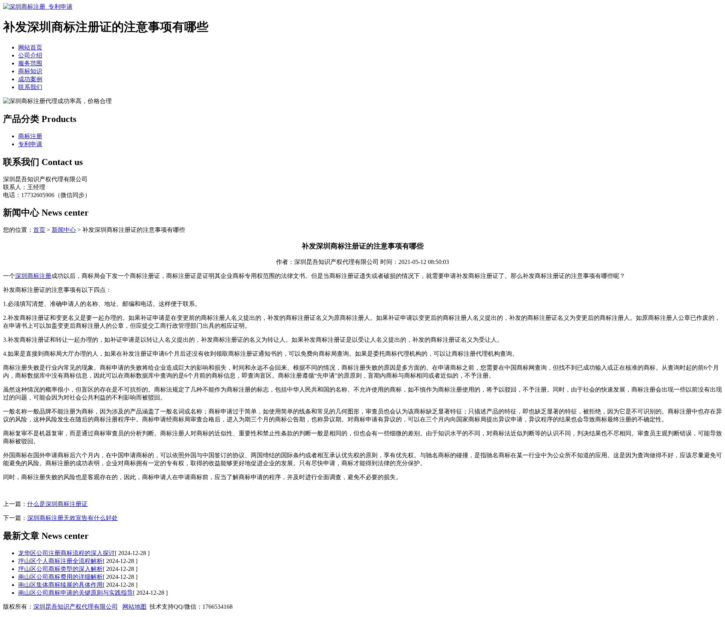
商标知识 (30, 71)
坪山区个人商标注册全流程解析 (60, 561)
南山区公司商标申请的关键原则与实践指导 (75, 592)
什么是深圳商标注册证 (57, 504)
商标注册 (30, 136)
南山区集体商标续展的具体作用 (60, 585)
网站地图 (134, 606)
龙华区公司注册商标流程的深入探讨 (66, 553)
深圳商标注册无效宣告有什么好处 (72, 518)
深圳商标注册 (33, 276)
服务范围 (30, 63)
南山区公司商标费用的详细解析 (60, 577)
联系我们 (30, 87)
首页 (39, 230)
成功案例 (30, 79)
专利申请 (30, 144)
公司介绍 (30, 55)
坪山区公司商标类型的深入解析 (60, 569)
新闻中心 (64, 230)
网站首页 (30, 47)
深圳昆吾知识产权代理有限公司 (75, 606)
